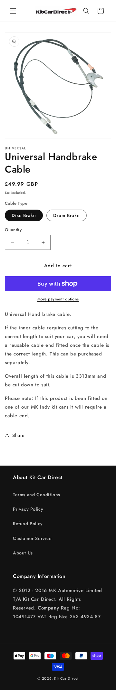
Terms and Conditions (36, 494)
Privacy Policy (28, 509)
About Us (23, 553)
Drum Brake (66, 215)
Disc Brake (24, 215)
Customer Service (32, 538)
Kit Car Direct (66, 678)
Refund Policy (28, 523)
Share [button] (18, 435)
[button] (13, 11)
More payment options (58, 299)
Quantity (13, 230)
